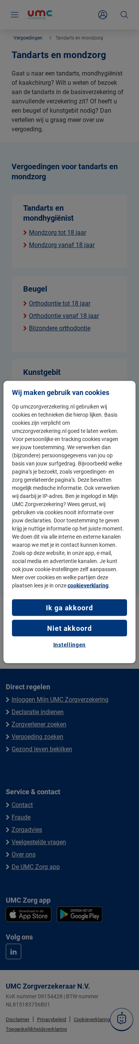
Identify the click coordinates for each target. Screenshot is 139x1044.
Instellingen (69, 645)
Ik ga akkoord (69, 607)
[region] (69, 522)
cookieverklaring (88, 585)
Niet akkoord (69, 628)
